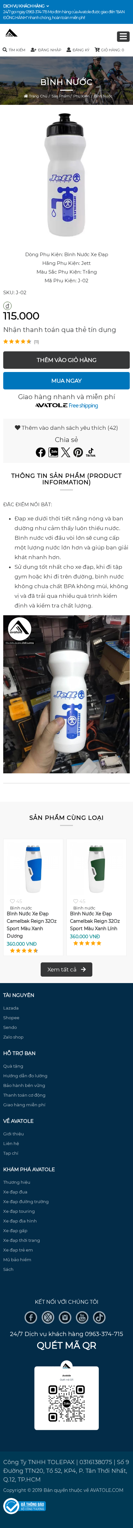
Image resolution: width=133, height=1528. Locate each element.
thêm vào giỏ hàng (67, 360)
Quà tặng (13, 1066)
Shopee (11, 1017)
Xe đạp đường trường (26, 1201)
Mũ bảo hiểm (17, 1259)
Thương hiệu (16, 1182)
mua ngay (66, 380)
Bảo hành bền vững (24, 1085)
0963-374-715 (36, 11)
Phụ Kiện (81, 96)
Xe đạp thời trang (21, 1240)
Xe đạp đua (15, 1191)
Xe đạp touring (19, 1211)
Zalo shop (13, 1037)
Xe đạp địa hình (20, 1220)
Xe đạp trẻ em (18, 1249)
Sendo (10, 1027)
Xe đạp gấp (15, 1230)
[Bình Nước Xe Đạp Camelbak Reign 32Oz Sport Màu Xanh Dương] (31, 893)
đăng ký (81, 50)
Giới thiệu (13, 1133)
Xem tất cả (62, 969)
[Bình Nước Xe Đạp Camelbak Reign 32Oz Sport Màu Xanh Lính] (94, 893)
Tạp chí (10, 1153)
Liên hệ (11, 1143)
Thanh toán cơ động (24, 1095)
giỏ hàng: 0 (112, 50)
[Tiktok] (91, 455)
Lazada (11, 1007)
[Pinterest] (79, 455)
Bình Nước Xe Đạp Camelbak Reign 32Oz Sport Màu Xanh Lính (93, 921)
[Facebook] (41, 455)
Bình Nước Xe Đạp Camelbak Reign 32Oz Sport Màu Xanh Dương (30, 925)
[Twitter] (66, 455)
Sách (8, 1269)
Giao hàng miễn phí (24, 1104)
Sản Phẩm (61, 96)
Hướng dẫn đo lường (25, 1075)
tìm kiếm (17, 50)
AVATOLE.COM (106, 1490)
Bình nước (103, 96)
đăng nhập (49, 50)
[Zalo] (54, 455)
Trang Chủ (37, 96)
